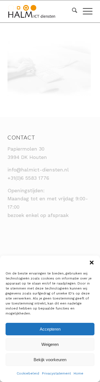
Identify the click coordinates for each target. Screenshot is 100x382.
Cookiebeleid (28, 373)
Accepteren (50, 329)
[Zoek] (71, 11)
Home (78, 373)
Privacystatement (56, 373)
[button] (91, 262)
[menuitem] (71, 11)
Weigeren (50, 344)
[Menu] (84, 11)
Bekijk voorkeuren (50, 359)
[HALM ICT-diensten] (42, 11)
